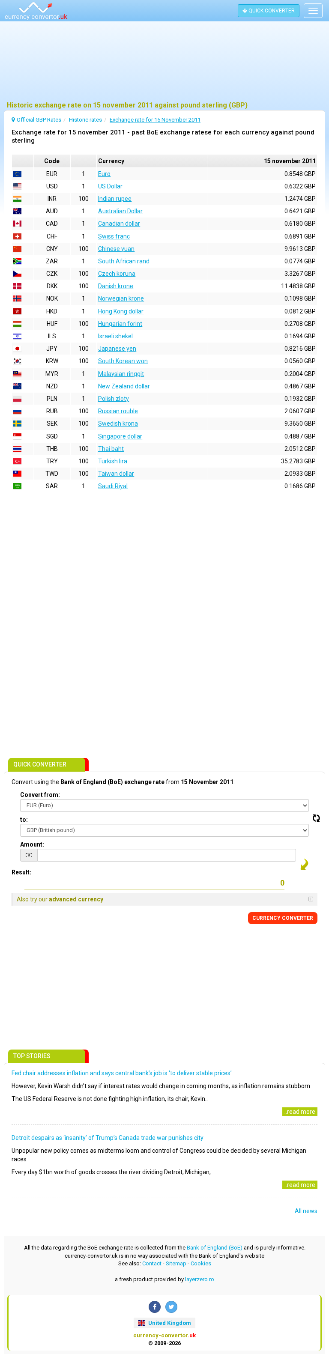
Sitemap (176, 1263)
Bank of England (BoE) (214, 1247)
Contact (152, 1263)
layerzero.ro (199, 1279)
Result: (21, 872)
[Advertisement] (164, 62)
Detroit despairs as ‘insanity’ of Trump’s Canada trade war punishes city (107, 1137)
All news (306, 1211)
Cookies (201, 1263)
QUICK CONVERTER (271, 11)
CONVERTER (282, 918)
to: (24, 819)
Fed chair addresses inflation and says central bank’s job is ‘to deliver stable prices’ (122, 1073)
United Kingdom (169, 1323)
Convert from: (40, 794)
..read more (299, 1111)
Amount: (32, 844)
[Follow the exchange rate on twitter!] (171, 1307)
